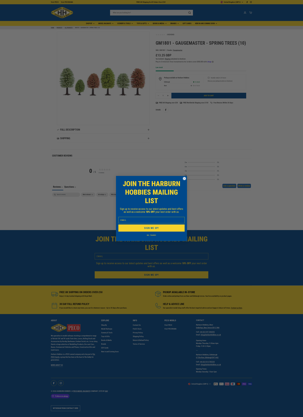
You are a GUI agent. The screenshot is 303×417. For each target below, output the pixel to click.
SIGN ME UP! (151, 228)
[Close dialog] (184, 178)
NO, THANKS (151, 235)
